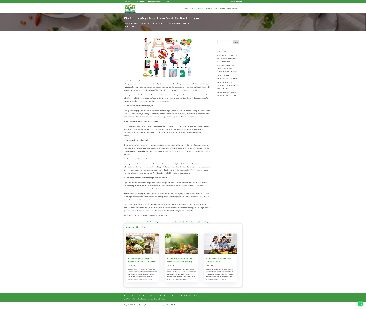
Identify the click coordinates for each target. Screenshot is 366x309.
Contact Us (158, 295)
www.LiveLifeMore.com (236, 1)
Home (186, 8)
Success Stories (143, 295)
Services (199, 8)
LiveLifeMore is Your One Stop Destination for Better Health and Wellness (144, 299)
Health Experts (198, 295)
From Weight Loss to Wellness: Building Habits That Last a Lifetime (228, 85)
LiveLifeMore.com (139, 305)
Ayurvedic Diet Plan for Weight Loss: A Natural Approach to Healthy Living (227, 68)
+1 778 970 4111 (141, 1)
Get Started (222, 8)
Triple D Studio (171, 305)
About (191, 8)
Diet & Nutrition (136, 23)
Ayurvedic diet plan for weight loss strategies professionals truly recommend (228, 58)
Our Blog (208, 8)
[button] (360, 303)
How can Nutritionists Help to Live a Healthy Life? (177, 295)
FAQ (216, 8)
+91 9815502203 (130, 1)
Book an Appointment (232, 8)
